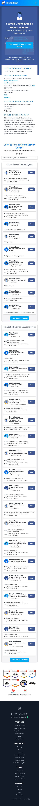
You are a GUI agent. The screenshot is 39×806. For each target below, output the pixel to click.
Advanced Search (19, 725)
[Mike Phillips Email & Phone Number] (6, 353)
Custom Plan (19, 776)
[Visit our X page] (29, 799)
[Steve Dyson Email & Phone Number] (6, 172)
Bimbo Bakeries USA (11, 80)
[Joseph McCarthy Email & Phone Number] (6, 506)
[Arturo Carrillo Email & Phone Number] (6, 402)
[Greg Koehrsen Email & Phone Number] (6, 644)
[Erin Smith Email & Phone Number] (6, 544)
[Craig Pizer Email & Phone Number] (6, 523)
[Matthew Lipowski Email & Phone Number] (6, 561)
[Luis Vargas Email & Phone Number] (6, 629)
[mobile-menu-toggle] (35, 3)
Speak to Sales (19, 779)
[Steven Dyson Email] (6, 224)
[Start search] (35, 158)
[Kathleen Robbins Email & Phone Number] (6, 578)
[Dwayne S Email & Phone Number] (6, 613)
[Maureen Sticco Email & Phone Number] (6, 453)
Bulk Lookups (19, 733)
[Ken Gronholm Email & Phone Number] (6, 369)
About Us (19, 787)
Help (19, 749)
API (19, 736)
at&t (33, 85)
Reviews (19, 752)
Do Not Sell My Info (19, 763)
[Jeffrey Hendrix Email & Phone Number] (6, 385)
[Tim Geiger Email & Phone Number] (6, 335)
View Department (9, 83)
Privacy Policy (19, 757)
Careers (19, 789)
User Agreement (19, 755)
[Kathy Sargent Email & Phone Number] (6, 420)
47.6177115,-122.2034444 (20, 714)
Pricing (19, 747)
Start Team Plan (19, 773)
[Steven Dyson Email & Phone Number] (19, 14)
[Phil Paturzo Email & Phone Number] (6, 488)
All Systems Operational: (19, 717)
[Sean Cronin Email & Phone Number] (6, 436)
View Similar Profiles (19, 318)
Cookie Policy (19, 760)
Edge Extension (19, 731)
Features (19, 771)
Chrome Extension (19, 728)
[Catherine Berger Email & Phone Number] (6, 596)
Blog (19, 792)
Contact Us (19, 795)
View (31, 172)
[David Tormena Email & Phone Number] (6, 472)
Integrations (19, 739)
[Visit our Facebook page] (27, 799)
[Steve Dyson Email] (6, 236)
